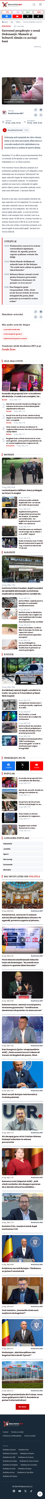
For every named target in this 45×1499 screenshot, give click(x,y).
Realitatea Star (24, 1450)
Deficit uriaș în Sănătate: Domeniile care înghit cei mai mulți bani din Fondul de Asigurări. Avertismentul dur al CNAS (31, 617)
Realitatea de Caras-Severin (29, 1461)
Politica (18, 22)
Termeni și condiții (17, 1432)
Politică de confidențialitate (12, 1436)
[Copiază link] (35, 110)
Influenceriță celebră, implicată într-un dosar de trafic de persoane (30, 502)
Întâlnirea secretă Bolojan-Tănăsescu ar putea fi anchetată (21, 1270)
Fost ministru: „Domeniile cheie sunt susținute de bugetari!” (20, 1312)
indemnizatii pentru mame (15, 338)
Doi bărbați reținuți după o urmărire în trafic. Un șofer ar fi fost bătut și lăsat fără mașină (21, 693)
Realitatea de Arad (9, 1469)
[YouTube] (17, 16)
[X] (28, 16)
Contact (5, 1432)
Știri (12, 22)
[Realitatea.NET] (12, 5)
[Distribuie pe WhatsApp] (35, 115)
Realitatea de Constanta (29, 1465)
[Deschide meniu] (40, 5)
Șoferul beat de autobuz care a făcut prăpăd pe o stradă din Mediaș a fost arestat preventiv (30, 729)
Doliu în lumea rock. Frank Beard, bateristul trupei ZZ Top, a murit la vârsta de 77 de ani (31, 544)
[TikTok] (38, 16)
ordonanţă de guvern (12, 334)
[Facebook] (7, 16)
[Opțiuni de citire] (40, 1494)
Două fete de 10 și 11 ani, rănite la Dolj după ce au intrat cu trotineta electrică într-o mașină (24, 417)
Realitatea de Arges (25, 1469)
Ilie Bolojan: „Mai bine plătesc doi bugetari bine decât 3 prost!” (18, 1354)
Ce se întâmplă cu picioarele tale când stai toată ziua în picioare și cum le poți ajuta (30, 646)
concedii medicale (11, 329)
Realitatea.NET (16, 113)
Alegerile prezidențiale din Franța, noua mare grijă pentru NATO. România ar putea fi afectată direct (22, 1397)
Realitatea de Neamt (27, 1453)
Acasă (6, 22)
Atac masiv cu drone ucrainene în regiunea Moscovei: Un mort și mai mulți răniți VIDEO (24, 429)
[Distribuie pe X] (41, 115)
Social (4, 400)
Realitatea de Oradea (10, 1461)
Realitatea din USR (9, 1457)
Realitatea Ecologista (10, 1453)
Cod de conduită (29, 1436)
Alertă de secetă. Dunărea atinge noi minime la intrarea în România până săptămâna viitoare (23, 406)
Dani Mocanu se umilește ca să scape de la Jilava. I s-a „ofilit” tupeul (30, 531)
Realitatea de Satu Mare (25, 1472)
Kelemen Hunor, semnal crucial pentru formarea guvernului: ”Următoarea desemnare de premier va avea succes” (24, 278)
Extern (8, 434)
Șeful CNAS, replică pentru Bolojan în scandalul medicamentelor (31, 603)
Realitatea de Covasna (25, 1457)
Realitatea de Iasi (9, 1472)
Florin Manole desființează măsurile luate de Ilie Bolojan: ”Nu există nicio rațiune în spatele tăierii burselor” (25, 265)
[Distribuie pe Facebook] (41, 110)
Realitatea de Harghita (10, 1465)
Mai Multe (22, 1407)
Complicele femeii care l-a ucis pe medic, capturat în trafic (30, 705)
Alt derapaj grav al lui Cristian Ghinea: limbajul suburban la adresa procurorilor (21, 1139)
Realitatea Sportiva (9, 1450)
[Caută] (34, 4)
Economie (10, 446)
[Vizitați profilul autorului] (4, 112)
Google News (8, 349)
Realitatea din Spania (10, 1476)
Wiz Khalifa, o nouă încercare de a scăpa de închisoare (30, 716)
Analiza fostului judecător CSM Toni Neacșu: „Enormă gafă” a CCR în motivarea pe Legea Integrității (31, 744)
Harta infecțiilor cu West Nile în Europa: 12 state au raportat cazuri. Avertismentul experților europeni (30, 632)
